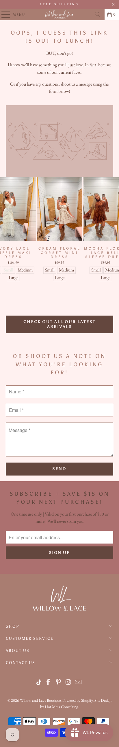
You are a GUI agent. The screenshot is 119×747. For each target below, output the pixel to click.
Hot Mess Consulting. (62, 706)
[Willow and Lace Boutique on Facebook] (48, 682)
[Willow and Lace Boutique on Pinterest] (58, 682)
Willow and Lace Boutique (40, 700)
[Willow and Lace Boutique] (59, 14)
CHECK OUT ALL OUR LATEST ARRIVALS (59, 324)
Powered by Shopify (77, 700)
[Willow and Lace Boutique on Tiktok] (39, 682)
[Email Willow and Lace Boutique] (78, 682)
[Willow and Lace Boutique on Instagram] (68, 682)
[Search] (97, 14)
